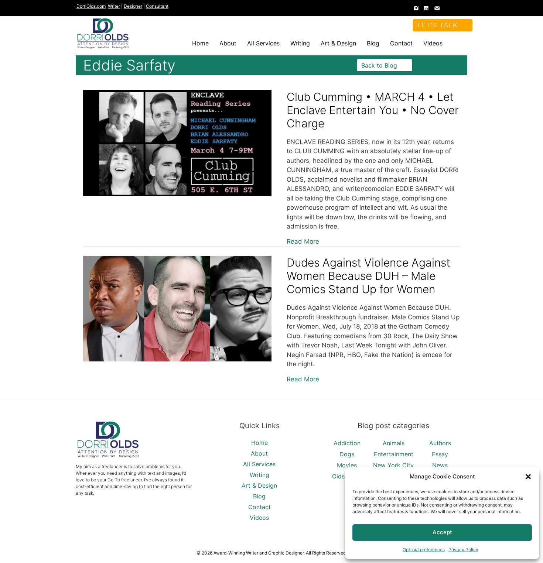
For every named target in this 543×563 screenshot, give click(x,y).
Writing (300, 43)
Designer (133, 6)
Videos (433, 43)
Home (200, 43)
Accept (442, 532)
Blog (373, 43)
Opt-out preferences (424, 549)
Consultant (157, 6)
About (227, 43)
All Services (263, 43)
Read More (303, 241)
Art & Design (338, 43)
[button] (528, 476)
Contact (401, 43)
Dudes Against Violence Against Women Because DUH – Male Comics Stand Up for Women (368, 276)
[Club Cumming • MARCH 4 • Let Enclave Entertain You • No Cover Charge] (177, 194)
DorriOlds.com (91, 6)
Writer (114, 6)
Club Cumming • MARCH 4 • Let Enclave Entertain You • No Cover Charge (373, 110)
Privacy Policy (463, 549)
